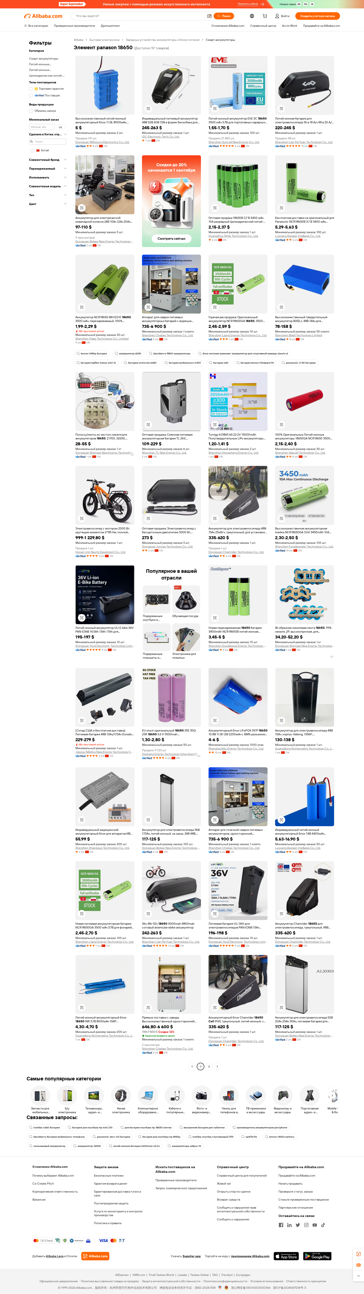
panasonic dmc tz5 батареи (113, 1136)
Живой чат (224, 1183)
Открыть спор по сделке (233, 1191)
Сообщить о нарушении (233, 1219)
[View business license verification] (220, 1288)
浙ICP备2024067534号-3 (289, 1287)
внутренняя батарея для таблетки (204, 1127)
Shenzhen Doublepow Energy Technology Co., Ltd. (238, 646)
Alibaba (78, 39)
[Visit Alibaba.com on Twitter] (297, 1225)
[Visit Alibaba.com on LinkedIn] (289, 1225)
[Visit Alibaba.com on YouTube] (314, 1225)
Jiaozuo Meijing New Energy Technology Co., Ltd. (104, 752)
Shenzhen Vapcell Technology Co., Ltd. (300, 452)
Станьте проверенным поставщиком (303, 1199)
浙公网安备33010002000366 (250, 1287)
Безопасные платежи (108, 1175)
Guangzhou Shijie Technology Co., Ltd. (233, 236)
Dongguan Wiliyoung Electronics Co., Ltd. (102, 142)
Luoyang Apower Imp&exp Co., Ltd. (298, 236)
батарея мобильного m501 (185, 362)
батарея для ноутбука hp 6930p (161, 1136)
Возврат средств (228, 1199)
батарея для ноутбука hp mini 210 (92, 1127)
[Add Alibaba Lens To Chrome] (95, 1256)
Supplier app (192, 1256)
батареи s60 (220, 362)
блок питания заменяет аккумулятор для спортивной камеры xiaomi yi (245, 353)
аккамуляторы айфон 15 (186, 1146)
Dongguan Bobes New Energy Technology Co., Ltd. (104, 241)
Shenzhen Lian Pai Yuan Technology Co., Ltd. (304, 142)
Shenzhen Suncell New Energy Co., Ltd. (234, 142)
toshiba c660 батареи (46, 1127)
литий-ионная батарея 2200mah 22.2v (136, 1146)
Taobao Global (199, 1275)
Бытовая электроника (104, 39)
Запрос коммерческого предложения (181, 1188)
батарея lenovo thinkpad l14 (257, 362)
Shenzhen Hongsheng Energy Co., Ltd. (234, 452)
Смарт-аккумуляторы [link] (220, 39)
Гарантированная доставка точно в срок (117, 1193)
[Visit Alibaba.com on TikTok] (323, 1225)
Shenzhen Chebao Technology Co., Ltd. (167, 335)
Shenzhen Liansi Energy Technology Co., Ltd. (238, 335)
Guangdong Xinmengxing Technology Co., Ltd (304, 748)
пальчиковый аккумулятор (49, 1146)
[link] (358, 1254)
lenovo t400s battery (281, 1136)
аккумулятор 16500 (89, 1146)
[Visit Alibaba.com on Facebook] (281, 1225)
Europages (243, 1275)
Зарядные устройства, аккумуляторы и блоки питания (162, 39)
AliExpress (122, 1275)
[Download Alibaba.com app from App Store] (286, 1256)
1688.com (138, 1275)
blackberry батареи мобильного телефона (59, 1136)
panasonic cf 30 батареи (301, 362)
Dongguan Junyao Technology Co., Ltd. (167, 546)
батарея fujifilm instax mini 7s (98, 362)
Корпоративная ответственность (55, 1191)
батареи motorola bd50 (142, 362)
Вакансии (39, 1199)
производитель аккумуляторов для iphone (262, 1127)
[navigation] (48, 553)
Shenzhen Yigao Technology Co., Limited (101, 338)
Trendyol (227, 1275)
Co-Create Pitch (43, 1183)
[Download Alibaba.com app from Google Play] (317, 1256)
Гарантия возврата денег (110, 1183)
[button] (209, 16)
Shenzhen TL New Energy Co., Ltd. (164, 452)
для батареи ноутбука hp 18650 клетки (148, 1127)
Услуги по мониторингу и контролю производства (118, 1213)
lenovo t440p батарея (94, 353)
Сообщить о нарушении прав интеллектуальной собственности (241, 1209)
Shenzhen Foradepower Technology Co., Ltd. (304, 546)
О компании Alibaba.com (50, 1166)
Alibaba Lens (55, 1256)
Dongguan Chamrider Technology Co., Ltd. (236, 552)
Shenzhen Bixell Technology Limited (298, 335)
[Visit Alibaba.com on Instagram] (306, 1225)
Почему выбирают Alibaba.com (53, 1175)
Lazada (182, 1275)
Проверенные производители (176, 1180)
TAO (215, 1275)
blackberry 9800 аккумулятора (171, 353)
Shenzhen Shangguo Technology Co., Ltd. (102, 848)
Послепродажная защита (111, 1203)
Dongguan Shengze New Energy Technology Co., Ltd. (104, 452)
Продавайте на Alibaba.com (296, 1175)
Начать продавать (290, 1183)
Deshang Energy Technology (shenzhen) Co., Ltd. (171, 754)
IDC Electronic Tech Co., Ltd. (160, 136)
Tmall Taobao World (161, 1275)
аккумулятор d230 (130, 353)
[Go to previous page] (192, 1066)
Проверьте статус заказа (295, 1191)
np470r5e (251, 1136)
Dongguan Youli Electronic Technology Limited (104, 646)
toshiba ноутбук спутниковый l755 (213, 1136)
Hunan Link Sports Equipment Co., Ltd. (100, 552)
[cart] (265, 16)
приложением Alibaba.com (250, 1256)
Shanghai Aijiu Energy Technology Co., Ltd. (236, 748)
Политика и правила (107, 1223)
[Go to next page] (217, 1066)
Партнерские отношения (295, 1207)
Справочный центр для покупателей (242, 1175)
